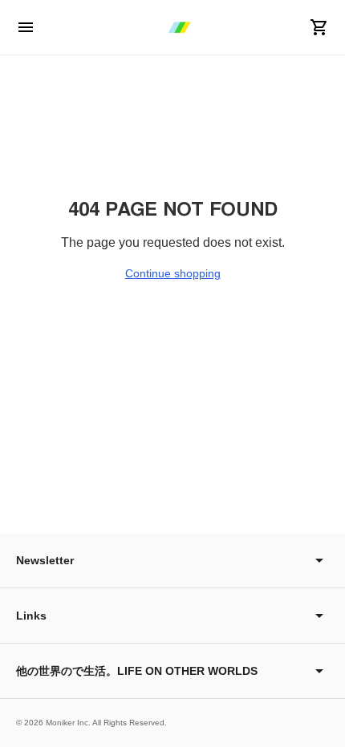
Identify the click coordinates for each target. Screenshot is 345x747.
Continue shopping (173, 273)
